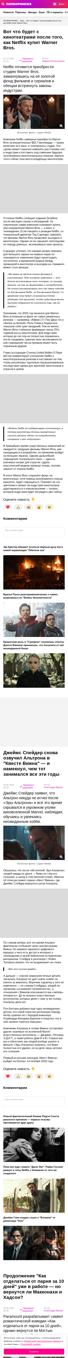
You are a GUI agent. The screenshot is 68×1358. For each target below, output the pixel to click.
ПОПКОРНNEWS (10, 21)
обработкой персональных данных (42, 1341)
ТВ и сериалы (54, 12)
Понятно (34, 1351)
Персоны (20, 12)
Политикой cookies (30, 1344)
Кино (42, 12)
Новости (8, 12)
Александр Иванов (53, 787)
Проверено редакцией (27, 60)
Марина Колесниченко (53, 61)
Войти (62, 4)
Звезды (32, 12)
